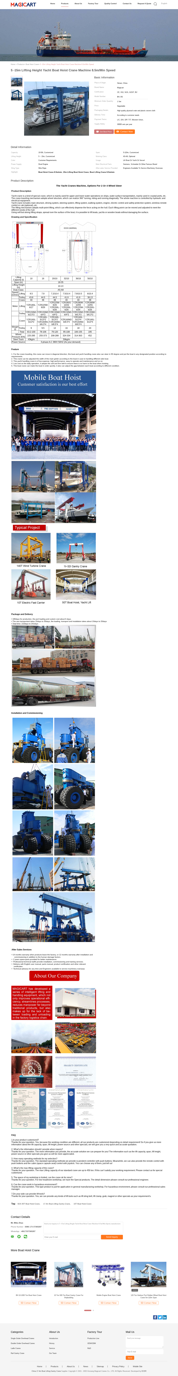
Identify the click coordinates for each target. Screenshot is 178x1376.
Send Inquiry (112, 1237)
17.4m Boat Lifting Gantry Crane (56, 1204)
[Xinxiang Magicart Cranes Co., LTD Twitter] (160, 1317)
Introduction (53, 1338)
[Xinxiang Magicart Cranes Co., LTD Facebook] (155, 1317)
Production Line (93, 1338)
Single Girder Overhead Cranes (22, 1338)
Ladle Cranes (16, 1348)
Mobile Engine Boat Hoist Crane (109, 1295)
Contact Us (127, 4)
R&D (89, 1348)
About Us (78, 4)
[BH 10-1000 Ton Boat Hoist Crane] (28, 1274)
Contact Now (126, 131)
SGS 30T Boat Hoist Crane (28, 1204)
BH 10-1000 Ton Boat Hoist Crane (28, 1295)
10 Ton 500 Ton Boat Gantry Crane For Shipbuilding (68, 1296)
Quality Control (110, 4)
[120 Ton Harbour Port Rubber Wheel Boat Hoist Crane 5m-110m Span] (148, 1274)
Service (52, 1348)
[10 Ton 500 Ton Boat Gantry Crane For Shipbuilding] (68, 1274)
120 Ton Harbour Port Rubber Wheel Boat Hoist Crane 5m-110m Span (148, 1296)
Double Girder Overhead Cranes (23, 1343)
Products (64, 4)
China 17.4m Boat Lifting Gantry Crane (46, 1371)
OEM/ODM (91, 1343)
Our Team (53, 1353)
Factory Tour (93, 4)
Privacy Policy (118, 1366)
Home (52, 4)
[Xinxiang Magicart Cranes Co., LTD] (23, 4)
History (51, 1343)
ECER (144, 1371)
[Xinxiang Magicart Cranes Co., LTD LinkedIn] (164, 1317)
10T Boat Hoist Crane (82, 1204)
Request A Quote (144, 4)
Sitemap (100, 1366)
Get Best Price (105, 132)
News (85, 1366)
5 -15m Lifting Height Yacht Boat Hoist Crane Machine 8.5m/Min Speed (67, 64)
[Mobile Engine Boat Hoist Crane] (108, 1274)
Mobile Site (137, 1366)
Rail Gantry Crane (17, 1353)
